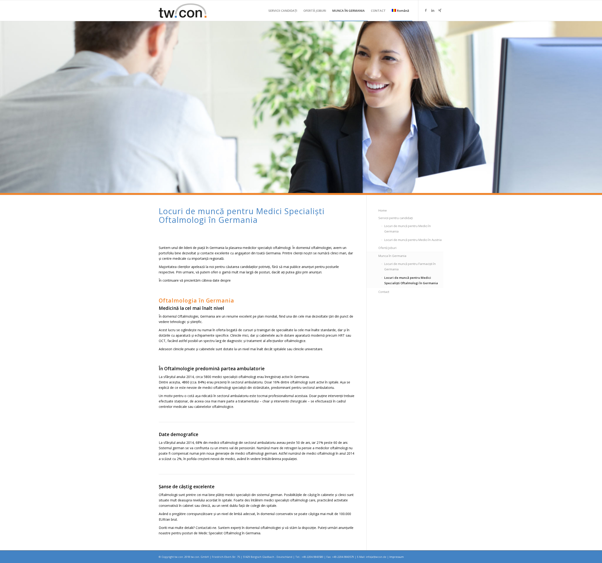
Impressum (396, 557)
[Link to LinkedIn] (432, 10)
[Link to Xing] (439, 10)
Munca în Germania (392, 256)
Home (382, 210)
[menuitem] (282, 10)
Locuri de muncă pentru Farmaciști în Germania (410, 266)
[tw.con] (182, 10)
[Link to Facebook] (425, 10)
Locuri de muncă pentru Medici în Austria (413, 240)
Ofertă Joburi (387, 248)
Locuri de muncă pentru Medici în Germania (407, 228)
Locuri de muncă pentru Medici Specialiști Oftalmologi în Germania (411, 280)
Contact (383, 292)
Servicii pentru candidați (395, 218)
